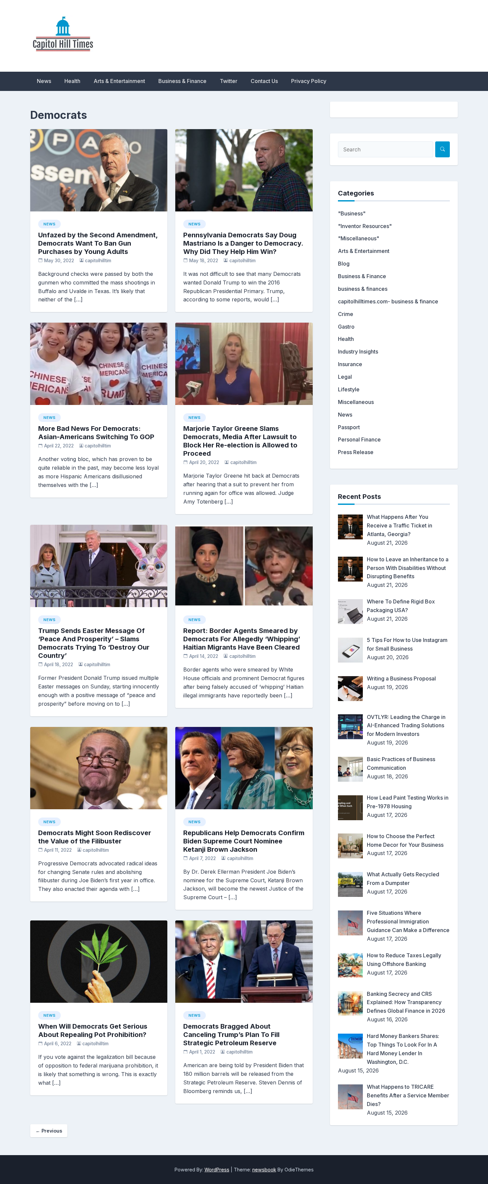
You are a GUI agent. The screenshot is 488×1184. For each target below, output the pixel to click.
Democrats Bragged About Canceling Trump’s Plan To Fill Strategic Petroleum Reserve (231, 1034)
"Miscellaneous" (358, 238)
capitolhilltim (98, 260)
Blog (344, 263)
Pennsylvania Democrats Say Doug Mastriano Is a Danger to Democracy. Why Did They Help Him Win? (243, 243)
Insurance (350, 364)
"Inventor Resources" (365, 226)
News (44, 81)
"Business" (352, 213)
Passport (349, 427)
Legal (345, 376)
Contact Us (264, 81)
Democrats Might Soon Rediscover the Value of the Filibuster (94, 837)
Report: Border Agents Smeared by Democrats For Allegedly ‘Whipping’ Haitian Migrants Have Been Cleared (241, 639)
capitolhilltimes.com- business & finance (388, 301)
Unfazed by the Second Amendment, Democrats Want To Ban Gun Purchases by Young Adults (98, 243)
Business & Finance (182, 81)
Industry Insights (358, 351)
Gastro (346, 326)
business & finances (362, 288)
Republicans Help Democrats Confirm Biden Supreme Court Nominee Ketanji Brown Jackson (243, 841)
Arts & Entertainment (119, 81)
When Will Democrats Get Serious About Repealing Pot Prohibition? (92, 1030)
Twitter (228, 81)
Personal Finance (359, 439)
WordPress (216, 1169)
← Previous (49, 1131)
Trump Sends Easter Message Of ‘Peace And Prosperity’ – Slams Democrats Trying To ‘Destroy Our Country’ (93, 643)
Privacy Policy (308, 81)
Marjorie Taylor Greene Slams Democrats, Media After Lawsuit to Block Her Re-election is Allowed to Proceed (240, 441)
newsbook (264, 1169)
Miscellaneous (356, 402)
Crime (345, 314)
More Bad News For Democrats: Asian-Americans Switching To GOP (96, 433)
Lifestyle (349, 389)
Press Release (355, 452)
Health (72, 81)
